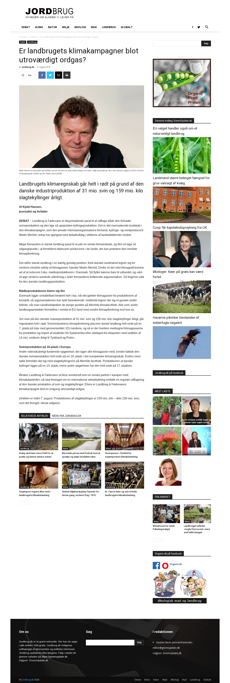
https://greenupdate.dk (54, 656)
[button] (206, 27)
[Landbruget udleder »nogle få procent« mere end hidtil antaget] (197, 513)
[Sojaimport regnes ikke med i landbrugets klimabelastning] (38, 475)
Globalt (127, 27)
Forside (23, 36)
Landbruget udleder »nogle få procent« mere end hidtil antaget (197, 529)
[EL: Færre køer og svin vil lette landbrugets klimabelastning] (124, 475)
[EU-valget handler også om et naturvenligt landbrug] (182, 172)
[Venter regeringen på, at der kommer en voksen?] (167, 472)
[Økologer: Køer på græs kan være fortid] (182, 312)
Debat (26, 27)
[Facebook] (192, 27)
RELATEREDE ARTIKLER (34, 415)
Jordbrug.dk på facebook (169, 373)
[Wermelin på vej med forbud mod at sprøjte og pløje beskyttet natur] (81, 436)
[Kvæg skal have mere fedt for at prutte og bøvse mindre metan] (38, 436)
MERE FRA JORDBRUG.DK (66, 415)
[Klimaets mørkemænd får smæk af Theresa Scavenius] (196, 411)
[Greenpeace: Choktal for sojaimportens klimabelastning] (124, 436)
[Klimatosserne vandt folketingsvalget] (166, 513)
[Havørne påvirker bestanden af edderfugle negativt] (182, 358)
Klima (39, 27)
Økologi (80, 27)
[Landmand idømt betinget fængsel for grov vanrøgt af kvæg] (182, 222)
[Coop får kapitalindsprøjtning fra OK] (182, 266)
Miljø (65, 27)
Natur (52, 27)
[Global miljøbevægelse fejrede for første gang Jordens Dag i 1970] (81, 475)
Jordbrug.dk (28, 67)
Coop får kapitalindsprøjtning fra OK (180, 227)
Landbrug (109, 27)
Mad (94, 27)
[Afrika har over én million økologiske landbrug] (167, 411)
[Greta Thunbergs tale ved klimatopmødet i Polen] (196, 441)
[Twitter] (198, 27)
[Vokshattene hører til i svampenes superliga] (167, 441)
